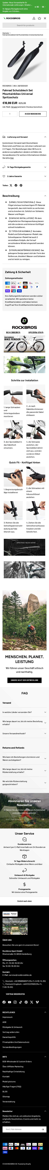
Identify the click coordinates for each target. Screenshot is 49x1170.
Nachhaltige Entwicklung (14, 1071)
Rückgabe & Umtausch (12, 1027)
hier (12, 158)
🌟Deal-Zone (10, 62)
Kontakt (6, 1076)
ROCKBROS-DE (12, 1164)
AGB (4, 1022)
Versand (14, 107)
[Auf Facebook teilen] (15, 185)
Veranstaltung (9, 1101)
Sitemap (6, 1096)
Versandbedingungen (12, 1047)
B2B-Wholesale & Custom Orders (17, 1061)
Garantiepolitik (9, 1037)
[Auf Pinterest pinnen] (20, 185)
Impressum (7, 1017)
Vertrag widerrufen (15, 994)
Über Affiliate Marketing (13, 1066)
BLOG (5, 1091)
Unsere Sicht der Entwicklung (24, 680)
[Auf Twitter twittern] (10, 185)
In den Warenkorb (33, 114)
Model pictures (9, 1081)
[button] (24, 121)
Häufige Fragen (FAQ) (12, 1086)
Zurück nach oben (24, 901)
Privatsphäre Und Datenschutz (16, 1042)
